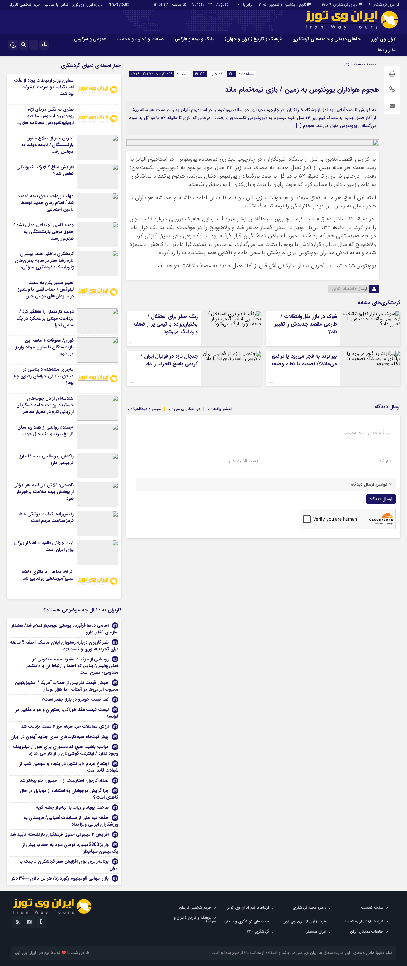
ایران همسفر (316, 932)
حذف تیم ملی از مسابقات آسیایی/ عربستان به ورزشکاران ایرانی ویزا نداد (71, 821)
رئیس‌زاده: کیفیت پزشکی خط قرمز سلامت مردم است (46, 517)
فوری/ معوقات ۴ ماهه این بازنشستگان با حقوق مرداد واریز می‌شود (45, 347)
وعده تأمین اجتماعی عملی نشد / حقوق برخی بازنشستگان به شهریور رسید (43, 231)
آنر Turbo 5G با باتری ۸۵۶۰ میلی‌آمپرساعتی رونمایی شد (48, 575)
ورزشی (347, 64)
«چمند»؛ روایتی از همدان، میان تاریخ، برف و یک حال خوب (45, 430)
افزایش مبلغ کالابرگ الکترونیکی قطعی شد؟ (45, 170)
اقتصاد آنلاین (343, 289)
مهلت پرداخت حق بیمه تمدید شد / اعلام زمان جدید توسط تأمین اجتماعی (45, 203)
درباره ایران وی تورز (88, 5)
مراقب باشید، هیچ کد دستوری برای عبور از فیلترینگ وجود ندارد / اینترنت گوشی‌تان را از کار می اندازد (65, 750)
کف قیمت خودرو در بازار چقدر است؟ (75, 699)
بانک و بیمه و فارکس (194, 39)
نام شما (384, 460)
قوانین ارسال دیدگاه (369, 484)
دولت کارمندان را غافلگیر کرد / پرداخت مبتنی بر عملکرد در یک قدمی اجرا (45, 318)
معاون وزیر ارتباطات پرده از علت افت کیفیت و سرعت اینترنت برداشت (44, 87)
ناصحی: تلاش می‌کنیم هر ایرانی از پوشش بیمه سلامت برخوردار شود (43, 492)
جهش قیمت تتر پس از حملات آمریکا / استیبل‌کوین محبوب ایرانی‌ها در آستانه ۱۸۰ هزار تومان (66, 686)
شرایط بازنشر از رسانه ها (364, 921)
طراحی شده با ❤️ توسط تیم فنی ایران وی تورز (52, 953)
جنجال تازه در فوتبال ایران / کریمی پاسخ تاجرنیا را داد (169, 360)
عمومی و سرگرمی (90, 39)
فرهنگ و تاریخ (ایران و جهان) (253, 39)
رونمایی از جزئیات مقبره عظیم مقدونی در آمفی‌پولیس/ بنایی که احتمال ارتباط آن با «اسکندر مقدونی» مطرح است (72, 666)
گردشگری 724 (258, 932)
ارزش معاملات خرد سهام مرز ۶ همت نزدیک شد (65, 726)
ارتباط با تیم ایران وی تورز (248, 907)
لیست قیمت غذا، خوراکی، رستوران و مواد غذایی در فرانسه (66, 713)
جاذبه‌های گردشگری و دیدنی (246, 921)
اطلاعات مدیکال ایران (366, 932)
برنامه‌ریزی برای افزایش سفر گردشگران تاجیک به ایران (68, 865)
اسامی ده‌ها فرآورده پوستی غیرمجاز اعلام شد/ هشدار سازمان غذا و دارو (64, 629)
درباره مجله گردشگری (309, 907)
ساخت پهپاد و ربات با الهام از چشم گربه (72, 807)
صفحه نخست (364, 64)
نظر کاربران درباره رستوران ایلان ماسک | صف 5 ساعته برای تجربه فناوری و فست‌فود (64, 645)
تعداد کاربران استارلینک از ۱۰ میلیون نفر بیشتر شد (64, 780)
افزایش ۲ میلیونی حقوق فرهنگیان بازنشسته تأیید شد (59, 834)
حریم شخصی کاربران (24, 5)
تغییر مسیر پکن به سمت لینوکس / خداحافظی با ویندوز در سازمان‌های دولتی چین (46, 289)
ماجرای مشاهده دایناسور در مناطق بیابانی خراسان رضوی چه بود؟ (43, 376)
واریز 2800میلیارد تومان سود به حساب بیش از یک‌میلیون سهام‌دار (70, 848)
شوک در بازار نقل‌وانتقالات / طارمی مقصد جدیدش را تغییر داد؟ (305, 324)
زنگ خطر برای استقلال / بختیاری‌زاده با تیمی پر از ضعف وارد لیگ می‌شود (166, 324)
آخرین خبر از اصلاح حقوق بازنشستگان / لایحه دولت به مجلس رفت (47, 145)
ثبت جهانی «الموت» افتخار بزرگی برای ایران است (44, 546)
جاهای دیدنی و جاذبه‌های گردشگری (327, 39)
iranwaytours (118, 5)
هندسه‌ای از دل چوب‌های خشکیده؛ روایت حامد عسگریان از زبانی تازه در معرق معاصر (45, 405)
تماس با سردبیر (56, 5)
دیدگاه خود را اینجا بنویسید (366, 432)
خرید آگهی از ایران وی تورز (304, 921)
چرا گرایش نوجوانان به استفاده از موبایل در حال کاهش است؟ (69, 794)
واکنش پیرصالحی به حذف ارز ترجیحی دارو (47, 459)
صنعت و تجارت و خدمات (140, 39)
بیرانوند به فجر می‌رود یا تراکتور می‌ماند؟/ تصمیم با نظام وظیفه (304, 360)
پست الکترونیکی (243, 460)
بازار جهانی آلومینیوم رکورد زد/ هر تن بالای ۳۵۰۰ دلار (60, 878)
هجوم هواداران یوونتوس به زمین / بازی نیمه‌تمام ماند (302, 89)
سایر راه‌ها (387, 50)
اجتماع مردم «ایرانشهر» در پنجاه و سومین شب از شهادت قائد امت (68, 767)
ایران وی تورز (383, 39)
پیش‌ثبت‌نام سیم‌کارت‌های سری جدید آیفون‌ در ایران (59, 736)
